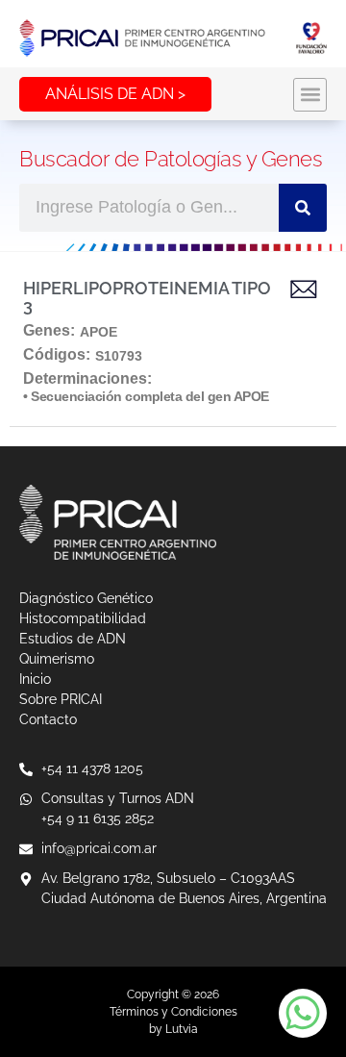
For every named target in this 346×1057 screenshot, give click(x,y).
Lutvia (181, 1029)
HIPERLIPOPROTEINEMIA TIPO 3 (147, 296)
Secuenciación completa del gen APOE (150, 396)
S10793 (118, 356)
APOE (98, 332)
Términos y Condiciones (173, 1012)
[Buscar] (303, 208)
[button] (310, 95)
